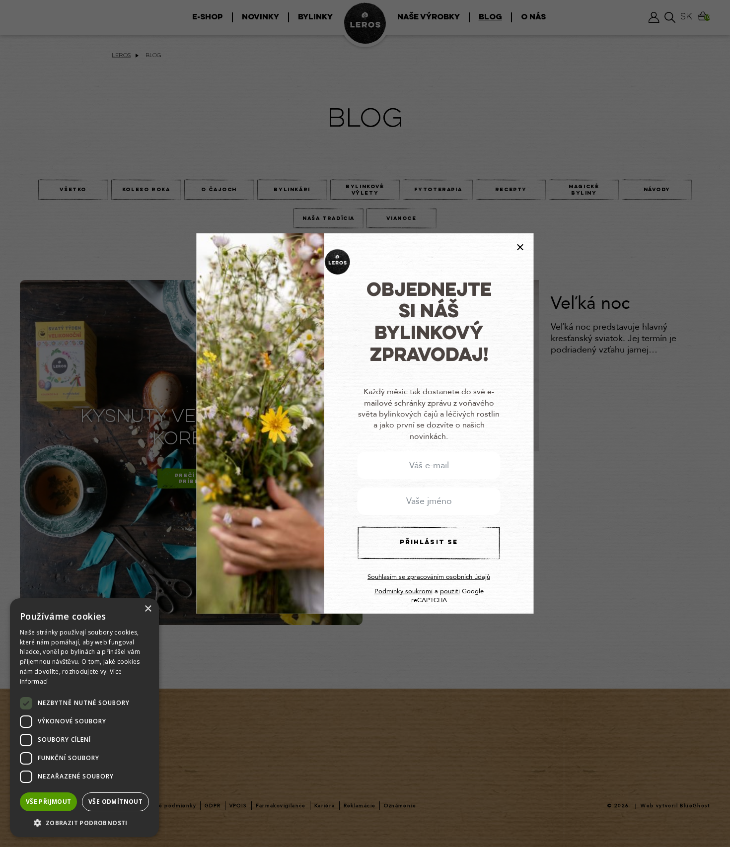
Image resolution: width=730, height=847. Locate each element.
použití (450, 591)
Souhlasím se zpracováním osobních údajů (428, 576)
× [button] (147, 609)
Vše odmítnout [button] (115, 801)
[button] (84, 822)
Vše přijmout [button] (49, 801)
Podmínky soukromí (403, 591)
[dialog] (84, 717)
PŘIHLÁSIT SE (429, 542)
